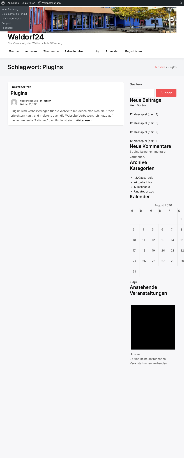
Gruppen (14, 51)
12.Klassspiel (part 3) (144, 123)
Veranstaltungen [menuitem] (51, 2)
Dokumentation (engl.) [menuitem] (14, 13)
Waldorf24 (26, 36)
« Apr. (134, 282)
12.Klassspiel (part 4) (144, 114)
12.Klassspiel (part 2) (144, 132)
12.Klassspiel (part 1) (144, 141)
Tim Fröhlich (44, 100)
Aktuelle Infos (74, 51)
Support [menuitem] (6, 23)
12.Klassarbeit (143, 177)
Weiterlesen (85, 120)
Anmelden (112, 51)
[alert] (153, 333)
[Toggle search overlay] (90, 51)
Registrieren (133, 51)
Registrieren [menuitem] (28, 2)
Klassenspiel (142, 187)
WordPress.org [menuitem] (10, 9)
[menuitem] (3, 3)
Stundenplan (51, 51)
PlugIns (19, 93)
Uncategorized (21, 87)
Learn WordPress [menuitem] (11, 18)
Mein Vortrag (139, 105)
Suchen (136, 84)
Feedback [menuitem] (7, 27)
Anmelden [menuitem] (13, 2)
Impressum (32, 51)
